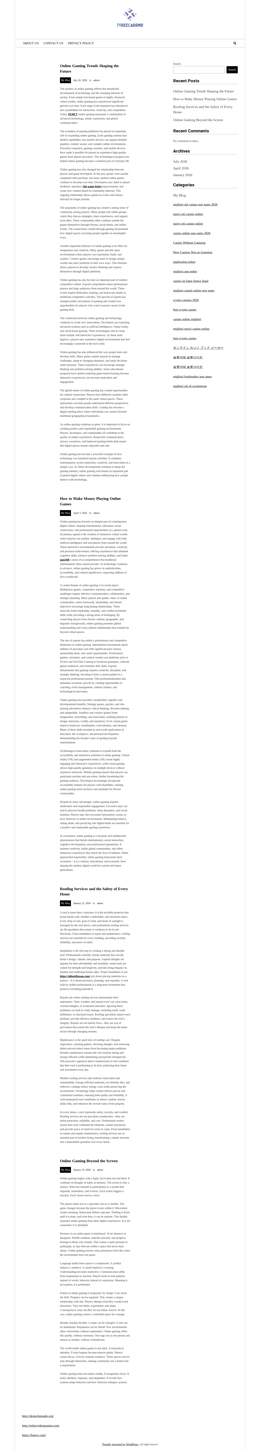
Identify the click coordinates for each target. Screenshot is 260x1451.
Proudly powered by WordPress (120, 1444)
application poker (184, 262)
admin (96, 80)
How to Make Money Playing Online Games (205, 99)
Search (177, 63)
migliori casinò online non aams (193, 290)
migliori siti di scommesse (190, 386)
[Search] (234, 43)
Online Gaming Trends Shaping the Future (203, 91)
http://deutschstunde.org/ (38, 1416)
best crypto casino (184, 309)
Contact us (53, 43)
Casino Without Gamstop (189, 242)
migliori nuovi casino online (191, 328)
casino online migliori (187, 319)
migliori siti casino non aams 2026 (195, 204)
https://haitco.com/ (34, 1435)
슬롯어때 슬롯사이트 (188, 357)
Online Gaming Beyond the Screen (89, 1161)
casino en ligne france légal (190, 281)
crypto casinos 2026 (186, 300)
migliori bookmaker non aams (192, 376)
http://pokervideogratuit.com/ (41, 1425)
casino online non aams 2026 (191, 233)
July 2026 (180, 161)
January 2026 (182, 175)
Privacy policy (81, 43)
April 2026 (181, 168)
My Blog (65, 80)
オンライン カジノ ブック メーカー (198, 348)
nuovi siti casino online (188, 214)
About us (31, 43)
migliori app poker (185, 271)
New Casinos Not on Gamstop (192, 252)
